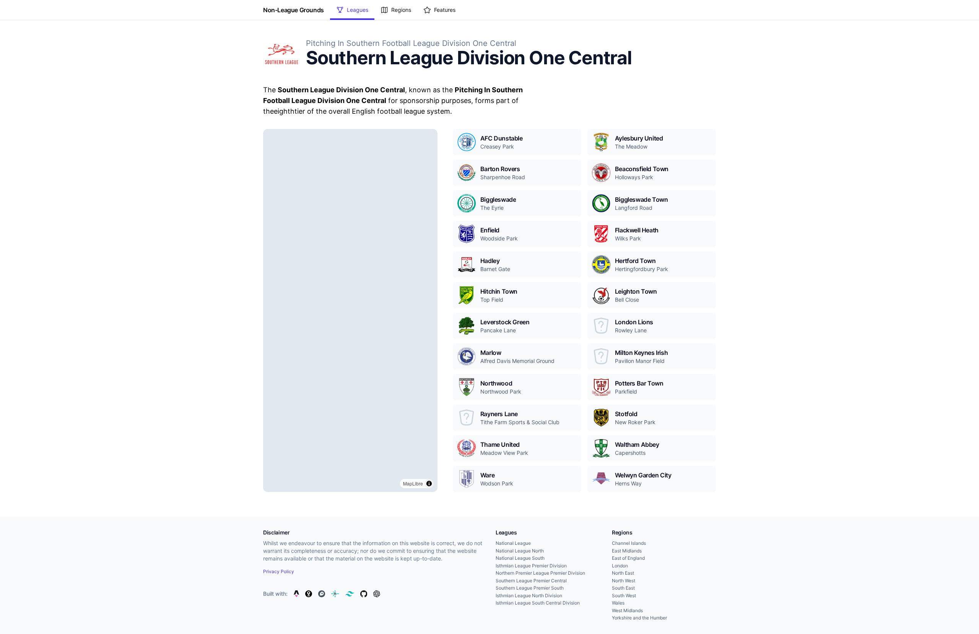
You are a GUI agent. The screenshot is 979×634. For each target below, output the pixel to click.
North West (623, 580)
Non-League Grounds (293, 10)
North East (623, 573)
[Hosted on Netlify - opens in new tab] (335, 593)
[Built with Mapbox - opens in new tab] (321, 593)
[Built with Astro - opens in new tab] (296, 593)
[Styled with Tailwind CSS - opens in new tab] (349, 593)
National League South (520, 558)
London (620, 566)
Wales (618, 603)
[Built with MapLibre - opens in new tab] (308, 593)
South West (624, 595)
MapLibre (413, 483)
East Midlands (627, 551)
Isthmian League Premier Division (531, 566)
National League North (520, 551)
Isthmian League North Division (529, 595)
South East (623, 588)
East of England (628, 558)
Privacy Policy (278, 571)
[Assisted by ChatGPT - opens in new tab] (376, 593)
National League (513, 543)
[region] (350, 310)
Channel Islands (629, 543)
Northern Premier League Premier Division (540, 573)
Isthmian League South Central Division (538, 603)
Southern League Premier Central (531, 580)
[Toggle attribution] (429, 483)
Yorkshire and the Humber (639, 618)
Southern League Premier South (530, 588)
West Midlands (627, 610)
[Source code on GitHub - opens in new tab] (363, 593)
